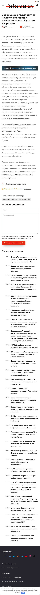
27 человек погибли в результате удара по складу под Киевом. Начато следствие (24, 354)
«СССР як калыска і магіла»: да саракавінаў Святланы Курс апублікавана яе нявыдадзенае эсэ (23, 288)
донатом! (27, 189)
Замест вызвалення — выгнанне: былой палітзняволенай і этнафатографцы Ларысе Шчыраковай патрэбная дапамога (24, 301)
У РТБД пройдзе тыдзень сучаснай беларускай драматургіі (24, 346)
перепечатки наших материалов (13, 581)
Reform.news (8, 28)
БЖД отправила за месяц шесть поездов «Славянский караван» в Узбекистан (24, 418)
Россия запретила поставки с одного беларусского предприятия (23, 462)
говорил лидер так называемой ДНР (17, 175)
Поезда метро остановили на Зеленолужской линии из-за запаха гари (23, 443)
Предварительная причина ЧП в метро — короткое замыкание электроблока (24, 434)
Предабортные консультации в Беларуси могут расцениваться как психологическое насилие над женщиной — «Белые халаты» (23, 487)
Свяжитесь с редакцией (16, 184)
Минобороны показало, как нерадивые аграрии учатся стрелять (22, 538)
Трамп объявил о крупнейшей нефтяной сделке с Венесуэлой (23, 426)
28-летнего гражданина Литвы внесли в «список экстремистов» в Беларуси (24, 529)
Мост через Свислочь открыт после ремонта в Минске (23, 509)
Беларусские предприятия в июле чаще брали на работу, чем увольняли (24, 409)
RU (36, 1)
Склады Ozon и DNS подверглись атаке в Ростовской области (24, 391)
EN (38, 1)
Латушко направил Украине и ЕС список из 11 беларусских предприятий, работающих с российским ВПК (24, 518)
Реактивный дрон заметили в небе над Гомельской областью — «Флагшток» (24, 381)
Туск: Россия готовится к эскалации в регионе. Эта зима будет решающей (23, 400)
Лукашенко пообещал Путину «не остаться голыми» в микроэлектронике (23, 312)
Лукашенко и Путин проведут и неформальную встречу (23, 477)
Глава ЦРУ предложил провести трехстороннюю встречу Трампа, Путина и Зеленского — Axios (24, 259)
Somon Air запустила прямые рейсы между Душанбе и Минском (23, 268)
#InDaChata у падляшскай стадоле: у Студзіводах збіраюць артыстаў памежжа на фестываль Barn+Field (24, 500)
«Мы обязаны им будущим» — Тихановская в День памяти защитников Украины (23, 372)
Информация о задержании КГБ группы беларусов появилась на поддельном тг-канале (24, 277)
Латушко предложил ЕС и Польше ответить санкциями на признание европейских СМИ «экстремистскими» (24, 323)
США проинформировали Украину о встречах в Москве (23, 470)
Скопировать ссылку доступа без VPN (17, 199)
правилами (17, 577)
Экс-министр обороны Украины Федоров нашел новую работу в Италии (24, 453)
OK (23, 592)
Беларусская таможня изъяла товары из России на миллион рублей (23, 363)
